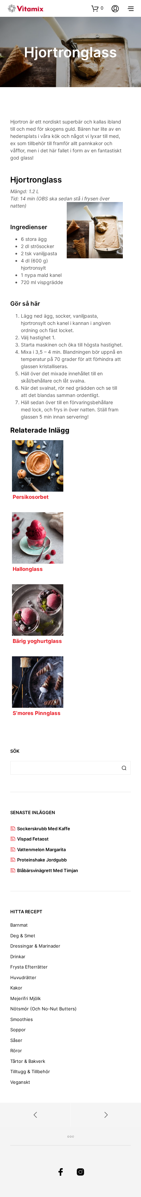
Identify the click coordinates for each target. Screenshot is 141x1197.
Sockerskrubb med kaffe (43, 828)
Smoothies (21, 1019)
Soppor (18, 1029)
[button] (97, 8)
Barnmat (19, 925)
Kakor (16, 987)
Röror (16, 1050)
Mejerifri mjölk (25, 998)
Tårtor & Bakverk (27, 1061)
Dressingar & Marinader (35, 946)
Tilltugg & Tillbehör (30, 1071)
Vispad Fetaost (33, 839)
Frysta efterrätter (29, 967)
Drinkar (17, 956)
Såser (16, 1040)
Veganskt (20, 1082)
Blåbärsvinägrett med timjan (47, 870)
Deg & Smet (22, 935)
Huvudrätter (23, 977)
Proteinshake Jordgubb (42, 859)
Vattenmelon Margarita (41, 849)
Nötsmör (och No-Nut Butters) (43, 1008)
